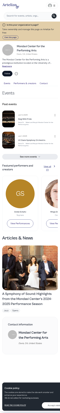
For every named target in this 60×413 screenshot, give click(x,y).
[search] (54, 16)
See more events (28, 156)
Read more (7, 66)
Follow (7, 73)
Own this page (10, 37)
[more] (16, 73)
